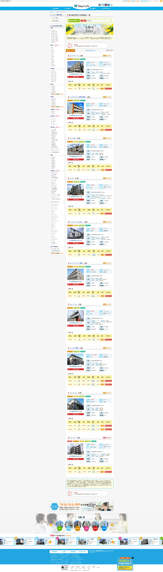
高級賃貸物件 (54, 146)
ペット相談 (54, 129)
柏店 (93, 567)
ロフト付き (54, 180)
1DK (53, 50)
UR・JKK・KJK (55, 147)
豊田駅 (96, 153)
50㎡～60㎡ (54, 76)
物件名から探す (76, 554)
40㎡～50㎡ (54, 75)
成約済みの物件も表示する (90, 50)
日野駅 (96, 72)
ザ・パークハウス (55, 220)
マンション (54, 118)
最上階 (53, 168)
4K (52, 62)
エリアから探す (53, 554)
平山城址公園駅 (98, 279)
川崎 (84, 568)
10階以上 (53, 161)
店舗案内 (74, 551)
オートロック (54, 197)
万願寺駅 (103, 112)
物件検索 (55, 551)
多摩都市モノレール (95, 73)
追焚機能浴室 (54, 188)
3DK (53, 59)
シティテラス (54, 216)
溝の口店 (78, 567)
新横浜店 (83, 566)
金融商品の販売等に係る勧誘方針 (76, 562)
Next (112, 525)
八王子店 (88, 567)
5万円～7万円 (54, 33)
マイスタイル (54, 239)
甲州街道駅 (103, 73)
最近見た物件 (127, 1)
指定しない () (55, 94)
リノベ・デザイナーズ (56, 149)
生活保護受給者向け (56, 152)
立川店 (89, 566)
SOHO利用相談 (55, 140)
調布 (88, 568)
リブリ (53, 240)
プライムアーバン (55, 217)
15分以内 (53, 92)
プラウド (53, 213)
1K (52, 48)
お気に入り (135, 1)
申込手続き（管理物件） (65, 561)
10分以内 (53, 91)
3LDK (53, 61)
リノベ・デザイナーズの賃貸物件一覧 (74, 557)
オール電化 (54, 186)
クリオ (53, 234)
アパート (53, 119)
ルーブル (53, 222)
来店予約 (66, 562)
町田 (80, 568)
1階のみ (53, 157)
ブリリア (53, 210)
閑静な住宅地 (54, 132)
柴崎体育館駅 (103, 198)
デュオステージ (55, 231)
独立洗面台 (54, 191)
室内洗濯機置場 (55, 177)
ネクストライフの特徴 (76, 561)
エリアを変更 (55, 18)
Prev (51, 525)
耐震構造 (53, 144)
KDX (53, 225)
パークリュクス (55, 208)
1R (52, 47)
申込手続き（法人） (54, 561)
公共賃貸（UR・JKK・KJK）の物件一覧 (58, 557)
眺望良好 (53, 176)
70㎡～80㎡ (54, 78)
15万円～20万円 (55, 39)
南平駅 (96, 154)
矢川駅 (96, 324)
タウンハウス (54, 124)
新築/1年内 (54, 99)
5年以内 (53, 100)
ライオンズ (54, 233)
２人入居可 (54, 174)
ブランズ (53, 223)
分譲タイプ (54, 135)
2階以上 (53, 158)
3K (52, 58)
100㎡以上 (54, 81)
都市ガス (53, 183)
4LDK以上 (54, 65)
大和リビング (54, 243)
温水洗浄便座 (54, 189)
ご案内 (64, 551)
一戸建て (53, 121)
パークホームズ (55, 204)
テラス (53, 122)
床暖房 (53, 192)
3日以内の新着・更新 (56, 250)
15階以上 (53, 163)
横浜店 (83, 567)
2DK (53, 55)
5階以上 (53, 160)
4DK (53, 64)
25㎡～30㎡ (54, 72)
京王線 (92, 113)
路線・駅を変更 (56, 20)
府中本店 (94, 566)
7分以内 (53, 89)
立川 (76, 568)
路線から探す (61, 554)
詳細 (102, 88)
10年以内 (53, 102)
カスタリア (54, 219)
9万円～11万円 (55, 36)
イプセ (53, 236)
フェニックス (54, 230)
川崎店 (72, 566)
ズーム (53, 228)
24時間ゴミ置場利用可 (56, 199)
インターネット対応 (56, 194)
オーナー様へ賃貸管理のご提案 (56, 562)
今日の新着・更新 (55, 248)
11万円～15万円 (55, 37)
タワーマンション (55, 150)
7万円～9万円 (54, 34)
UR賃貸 (98, 567)
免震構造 (53, 143)
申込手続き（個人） (80, 559)
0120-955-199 (144, 1)
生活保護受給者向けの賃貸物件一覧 (57, 559)
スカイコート (54, 237)
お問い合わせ (76, 76)
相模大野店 (78, 566)
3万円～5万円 (54, 31)
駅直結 (53, 138)
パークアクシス (55, 205)
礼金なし (53, 113)
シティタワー (54, 214)
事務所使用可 (54, 133)
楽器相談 (53, 130)
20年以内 (53, 105)
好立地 (53, 141)
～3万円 (53, 30)
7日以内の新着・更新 (56, 251)
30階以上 (53, 166)
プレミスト (54, 227)
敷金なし (53, 111)
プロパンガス (54, 185)
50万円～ (53, 42)
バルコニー (54, 182)
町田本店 (72, 567)
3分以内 (53, 86)
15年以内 (53, 103)
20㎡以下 (53, 70)
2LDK (53, 56)
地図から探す (68, 554)
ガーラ (53, 211)
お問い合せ (109, 88)
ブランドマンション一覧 (70, 559)
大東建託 (53, 242)
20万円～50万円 (55, 40)
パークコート (54, 207)
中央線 (92, 72)
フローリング (54, 179)
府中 (72, 568)
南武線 (92, 324)
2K (52, 53)
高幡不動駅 (97, 113)
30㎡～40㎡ (54, 73)
